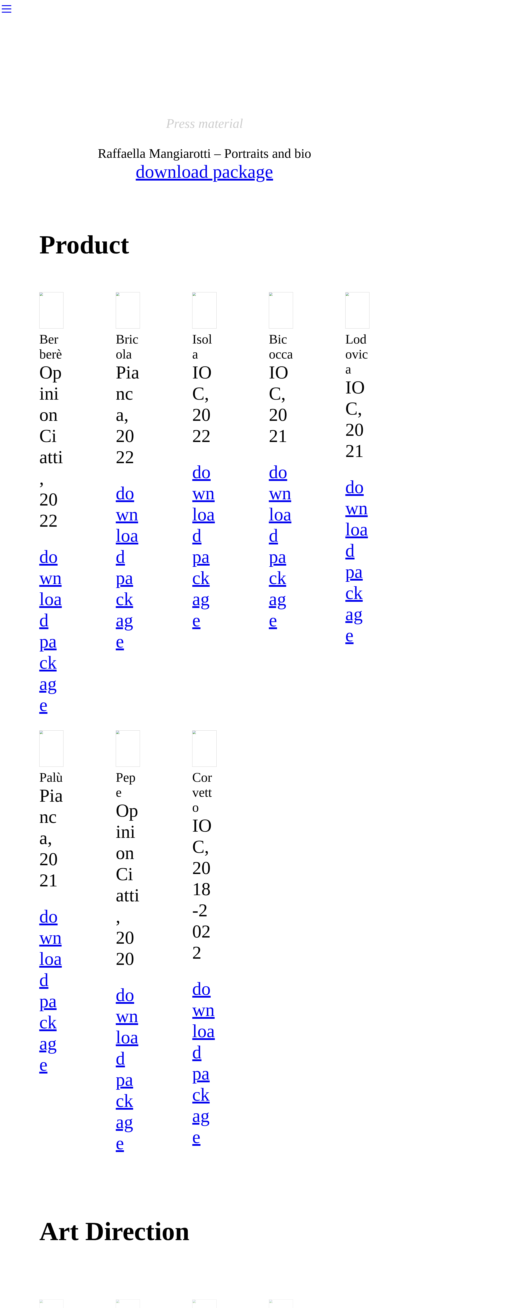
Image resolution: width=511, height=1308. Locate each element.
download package (204, 171)
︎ (6, 9)
